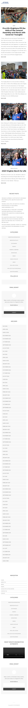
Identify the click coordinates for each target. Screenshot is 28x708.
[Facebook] (11, 282)
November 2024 (7, 370)
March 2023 (6, 423)
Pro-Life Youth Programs (14, 268)
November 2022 (7, 435)
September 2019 (7, 532)
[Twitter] (14, 282)
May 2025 (5, 354)
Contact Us (4, 591)
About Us (3, 582)
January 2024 (6, 395)
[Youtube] (16, 282)
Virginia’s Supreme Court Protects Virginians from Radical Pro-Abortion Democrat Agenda (14, 200)
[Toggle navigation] (26, 3)
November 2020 (7, 492)
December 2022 (7, 432)
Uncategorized (14, 271)
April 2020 (5, 510)
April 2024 (5, 385)
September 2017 (7, 545)
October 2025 (6, 341)
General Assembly (14, 249)
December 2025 (7, 335)
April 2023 (5, 420)
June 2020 (5, 504)
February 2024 (6, 391)
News (14, 26)
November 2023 (7, 401)
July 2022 (5, 448)
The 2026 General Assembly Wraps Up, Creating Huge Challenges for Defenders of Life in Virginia (14, 226)
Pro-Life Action (14, 265)
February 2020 (6, 517)
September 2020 (7, 495)
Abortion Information (14, 237)
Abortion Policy (14, 240)
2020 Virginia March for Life (14, 171)
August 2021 (6, 473)
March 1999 (6, 560)
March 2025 (6, 360)
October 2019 (6, 529)
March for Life (14, 168)
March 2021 (5, 479)
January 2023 (6, 429)
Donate (3, 593)
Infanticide (14, 252)
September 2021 (7, 470)
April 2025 (5, 357)
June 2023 (5, 413)
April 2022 (5, 454)
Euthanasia (14, 243)
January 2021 (6, 485)
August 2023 (6, 410)
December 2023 (7, 398)
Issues (14, 255)
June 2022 (5, 451)
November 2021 (6, 463)
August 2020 (6, 498)
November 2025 (7, 338)
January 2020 (6, 520)
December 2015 (6, 554)
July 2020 (5, 501)
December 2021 (6, 460)
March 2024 (6, 388)
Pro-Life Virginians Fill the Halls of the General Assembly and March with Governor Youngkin (14, 31)
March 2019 (6, 539)
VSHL (5, 21)
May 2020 (5, 507)
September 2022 (7, 442)
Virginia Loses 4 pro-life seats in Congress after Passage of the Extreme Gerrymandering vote (13, 205)
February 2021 (6, 482)
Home (2, 580)
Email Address (14, 305)
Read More (3, 57)
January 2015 (6, 557)
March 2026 (6, 332)
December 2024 (7, 366)
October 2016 (6, 551)
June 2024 (5, 379)
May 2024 (5, 382)
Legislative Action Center (7, 588)
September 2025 (7, 344)
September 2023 (7, 407)
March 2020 (6, 513)
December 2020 (7, 488)
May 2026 (5, 326)
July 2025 (5, 351)
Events (14, 246)
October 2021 (6, 467)
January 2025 (6, 363)
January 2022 (6, 457)
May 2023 (5, 417)
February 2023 (6, 426)
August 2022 (6, 445)
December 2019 (6, 523)
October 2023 (6, 404)
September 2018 (7, 542)
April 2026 (5, 329)
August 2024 (6, 376)
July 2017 (5, 548)
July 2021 (5, 476)
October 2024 (6, 373)
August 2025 (6, 348)
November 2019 (7, 526)
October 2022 (6, 438)
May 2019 (5, 535)
